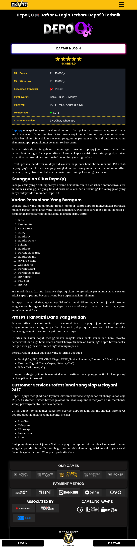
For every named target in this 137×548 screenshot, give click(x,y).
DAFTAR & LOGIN (68, 48)
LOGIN (23, 543)
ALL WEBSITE (68, 545)
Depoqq (17, 130)
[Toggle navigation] (121, 4)
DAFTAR (114, 543)
